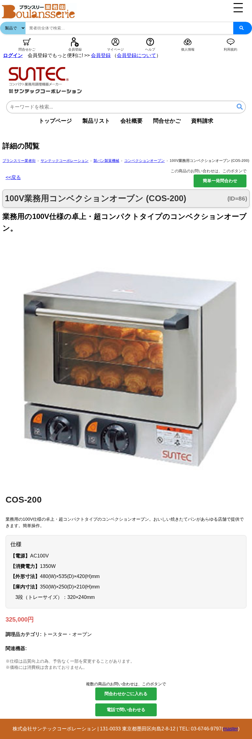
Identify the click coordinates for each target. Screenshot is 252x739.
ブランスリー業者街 (19, 161)
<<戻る (13, 177)
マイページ (115, 49)
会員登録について (136, 55)
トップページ (55, 121)
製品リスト (96, 121)
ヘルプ (150, 49)
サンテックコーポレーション (65, 161)
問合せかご (26, 49)
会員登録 (75, 49)
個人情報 (188, 49)
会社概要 (131, 121)
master (230, 728)
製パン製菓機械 (106, 161)
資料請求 (202, 121)
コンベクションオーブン (144, 161)
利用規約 (230, 49)
